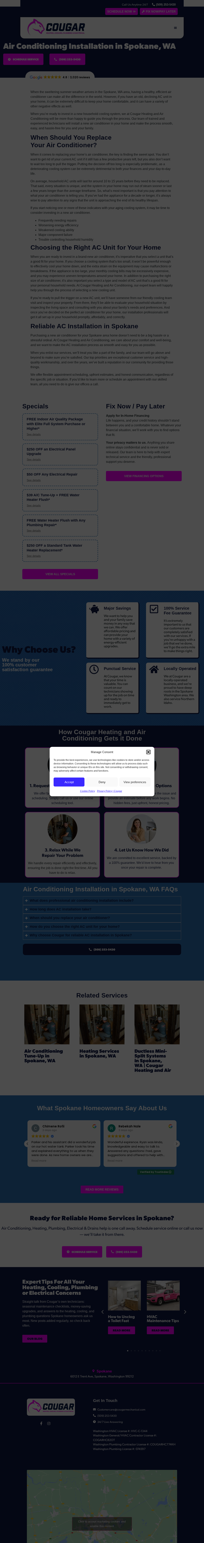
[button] (148, 752)
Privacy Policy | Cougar (109, 791)
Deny (102, 782)
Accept (69, 782)
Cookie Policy (87, 791)
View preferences (135, 782)
